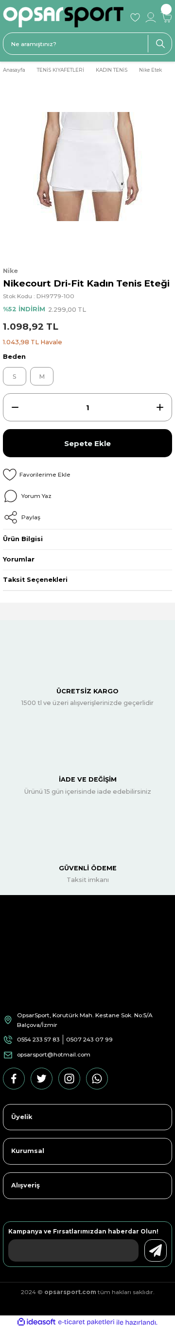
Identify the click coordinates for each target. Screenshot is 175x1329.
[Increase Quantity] (160, 407)
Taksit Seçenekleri (35, 579)
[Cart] (166, 17)
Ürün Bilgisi (23, 539)
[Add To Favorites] (87, 474)
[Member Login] (151, 17)
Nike (10, 270)
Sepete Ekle (87, 443)
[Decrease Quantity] (15, 407)
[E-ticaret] (86, 1322)
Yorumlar (19, 559)
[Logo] (63, 17)
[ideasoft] (36, 1322)
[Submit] (155, 1250)
